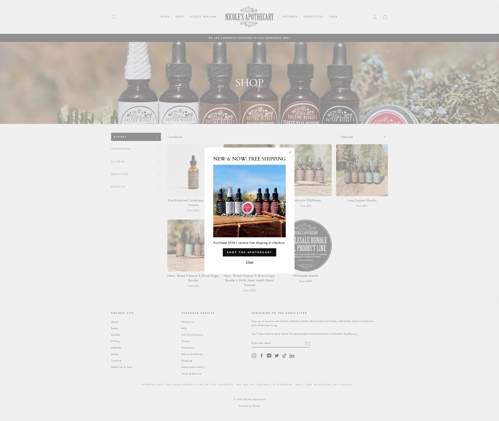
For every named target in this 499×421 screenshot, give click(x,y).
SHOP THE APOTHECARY (249, 252)
